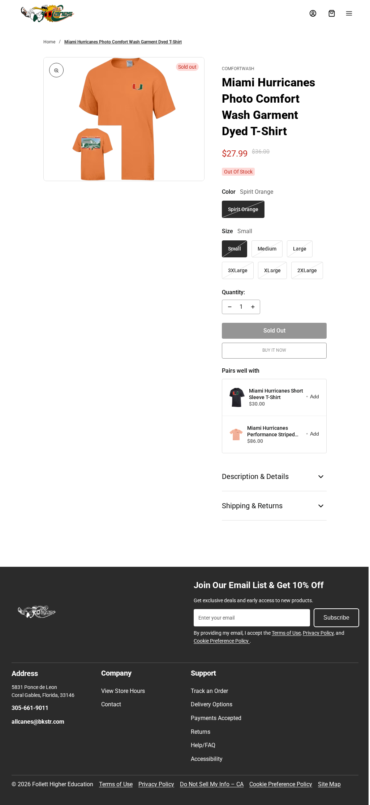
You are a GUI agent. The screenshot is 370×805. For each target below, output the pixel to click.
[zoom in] (56, 70)
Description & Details (253, 476)
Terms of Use (284, 633)
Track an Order (207, 691)
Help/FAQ (201, 745)
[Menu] (345, 13)
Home (49, 41)
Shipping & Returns (250, 505)
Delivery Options (210, 704)
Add (310, 396)
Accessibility (205, 758)
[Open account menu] (309, 13)
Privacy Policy (316, 633)
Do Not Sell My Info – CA (212, 784)
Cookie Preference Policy (220, 641)
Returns (198, 731)
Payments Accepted (214, 718)
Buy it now (271, 350)
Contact (110, 704)
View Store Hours (122, 691)
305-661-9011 (30, 708)
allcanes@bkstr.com (38, 721)
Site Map (329, 784)
